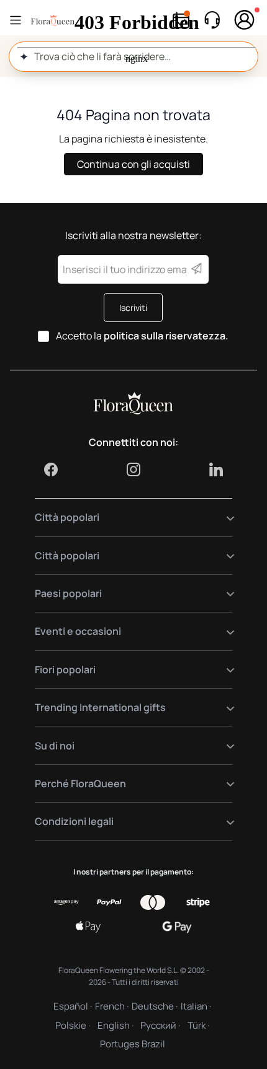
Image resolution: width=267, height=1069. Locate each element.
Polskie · (72, 1025)
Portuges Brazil (132, 1043)
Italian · (196, 1006)
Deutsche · (155, 1006)
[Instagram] (133, 469)
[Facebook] (51, 469)
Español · (72, 1006)
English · (115, 1025)
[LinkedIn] (216, 469)
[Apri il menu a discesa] (222, 517)
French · (112, 1006)
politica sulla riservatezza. (166, 336)
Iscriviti (133, 307)
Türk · (198, 1025)
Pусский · (160, 1025)
